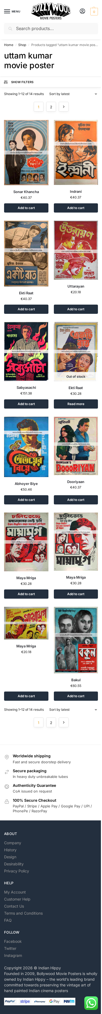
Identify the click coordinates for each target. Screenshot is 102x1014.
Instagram (13, 955)
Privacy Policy (16, 871)
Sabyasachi (26, 387)
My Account (15, 892)
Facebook (13, 941)
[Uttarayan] (76, 250)
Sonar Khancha (26, 192)
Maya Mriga (26, 578)
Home (8, 45)
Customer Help (17, 899)
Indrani (76, 191)
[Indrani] (76, 152)
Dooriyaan (75, 482)
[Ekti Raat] (26, 254)
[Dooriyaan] (76, 446)
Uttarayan (75, 286)
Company (12, 842)
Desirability (14, 864)
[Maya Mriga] (26, 542)
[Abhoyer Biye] (26, 447)
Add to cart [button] (26, 208)
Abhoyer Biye (26, 483)
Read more (75, 404)
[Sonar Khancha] (26, 152)
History (10, 849)
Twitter (10, 948)
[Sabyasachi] (26, 351)
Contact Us (14, 906)
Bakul (76, 680)
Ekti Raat (26, 293)
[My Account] (82, 11)
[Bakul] (76, 640)
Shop (22, 45)
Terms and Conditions (23, 913)
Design (10, 857)
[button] (93, 11)
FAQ (8, 920)
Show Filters (22, 82)
